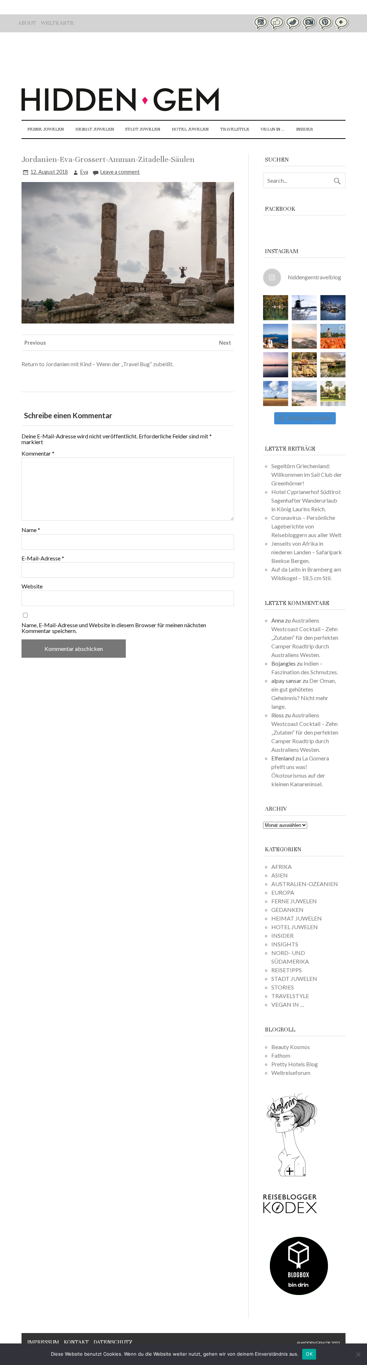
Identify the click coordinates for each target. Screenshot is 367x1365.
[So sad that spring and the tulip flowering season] (332, 336)
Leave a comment (120, 172)
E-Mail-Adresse (43, 558)
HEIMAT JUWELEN (94, 129)
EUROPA (282, 892)
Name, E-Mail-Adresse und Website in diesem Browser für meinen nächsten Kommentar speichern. (114, 628)
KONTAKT (76, 1342)
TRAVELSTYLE (234, 129)
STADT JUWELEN (142, 129)
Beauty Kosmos (290, 1046)
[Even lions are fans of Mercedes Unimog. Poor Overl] (304, 364)
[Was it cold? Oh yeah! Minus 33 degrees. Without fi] (332, 307)
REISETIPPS (286, 969)
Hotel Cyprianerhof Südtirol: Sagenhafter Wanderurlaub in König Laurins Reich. (306, 500)
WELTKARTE (57, 23)
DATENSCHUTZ (113, 1342)
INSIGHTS (284, 944)
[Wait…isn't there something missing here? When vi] (275, 393)
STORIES (282, 987)
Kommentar (38, 453)
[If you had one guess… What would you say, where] (332, 364)
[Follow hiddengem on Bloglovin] (291, 1175)
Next (225, 343)
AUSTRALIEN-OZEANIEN (304, 883)
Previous (35, 343)
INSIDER (304, 129)
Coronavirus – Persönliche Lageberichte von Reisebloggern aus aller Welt (306, 526)
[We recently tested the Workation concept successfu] (275, 307)
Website (32, 586)
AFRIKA (281, 866)
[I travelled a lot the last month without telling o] (304, 393)
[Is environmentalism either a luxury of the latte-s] (332, 393)
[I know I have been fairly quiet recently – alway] (275, 364)
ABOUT (27, 23)
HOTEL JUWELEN (190, 129)
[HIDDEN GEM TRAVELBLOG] (120, 109)
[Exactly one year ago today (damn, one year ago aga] (304, 307)
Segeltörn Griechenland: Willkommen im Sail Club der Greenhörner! (306, 474)
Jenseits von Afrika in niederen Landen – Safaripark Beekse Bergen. (306, 552)
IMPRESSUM (43, 1342)
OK (309, 1354)
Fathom (280, 1055)
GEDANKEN (287, 909)
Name (31, 530)
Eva (84, 172)
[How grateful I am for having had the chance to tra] (304, 336)
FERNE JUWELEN (45, 129)
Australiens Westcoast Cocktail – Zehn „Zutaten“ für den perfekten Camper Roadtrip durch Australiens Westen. (304, 637)
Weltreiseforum (290, 1072)
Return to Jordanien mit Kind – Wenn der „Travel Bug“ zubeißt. (97, 363)
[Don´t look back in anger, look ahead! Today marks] (275, 336)
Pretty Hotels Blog (294, 1064)
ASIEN (279, 875)
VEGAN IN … (273, 129)
